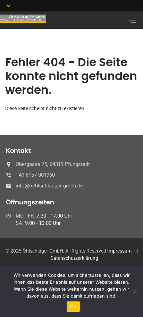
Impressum (119, 250)
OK (73, 306)
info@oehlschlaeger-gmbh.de (49, 185)
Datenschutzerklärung (74, 258)
